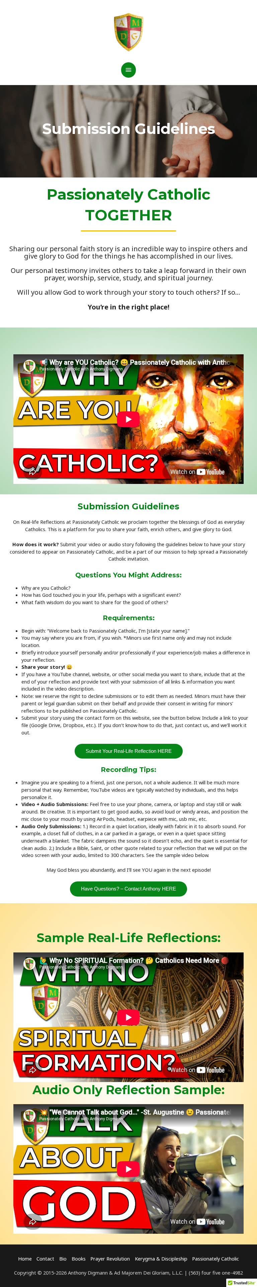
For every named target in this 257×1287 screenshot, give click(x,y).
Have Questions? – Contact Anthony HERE (128, 888)
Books (79, 1258)
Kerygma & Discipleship (161, 1258)
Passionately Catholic (215, 1258)
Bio (63, 1258)
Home (25, 1258)
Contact (45, 1258)
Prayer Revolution (110, 1258)
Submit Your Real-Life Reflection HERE (129, 751)
